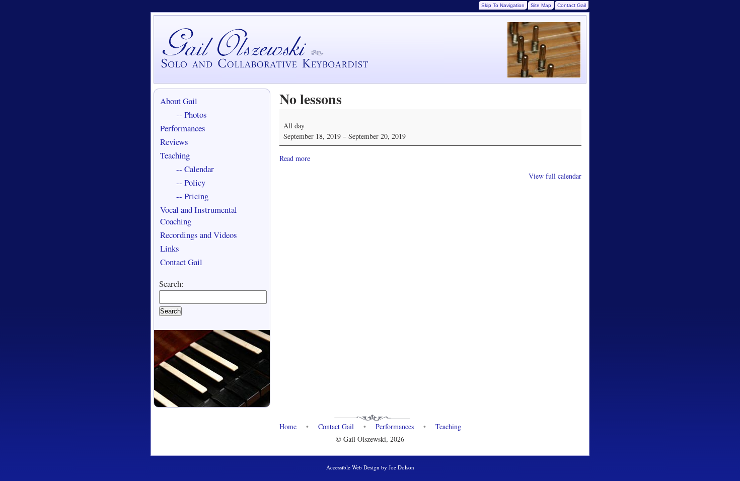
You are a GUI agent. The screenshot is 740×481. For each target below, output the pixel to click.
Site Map (541, 5)
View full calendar (555, 176)
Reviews (174, 141)
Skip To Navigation (503, 5)
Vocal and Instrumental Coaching (198, 215)
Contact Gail (571, 5)
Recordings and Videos (198, 234)
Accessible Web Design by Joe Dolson (370, 467)
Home (288, 426)
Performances (182, 128)
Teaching (175, 155)
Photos (195, 114)
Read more (294, 158)
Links (169, 248)
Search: (171, 283)
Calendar (199, 169)
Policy (194, 182)
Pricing (196, 196)
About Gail (178, 101)
